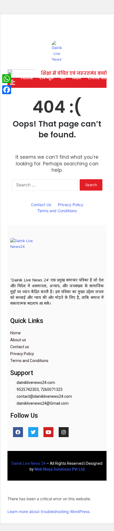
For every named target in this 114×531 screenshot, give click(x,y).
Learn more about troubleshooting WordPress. (48, 511)
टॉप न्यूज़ (47, 77)
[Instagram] (64, 432)
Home (27, 77)
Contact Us (41, 204)
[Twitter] (33, 432)
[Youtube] (48, 432)
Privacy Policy (70, 204)
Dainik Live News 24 (29, 463)
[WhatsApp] (6, 78)
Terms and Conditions (57, 210)
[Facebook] (18, 432)
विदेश (76, 77)
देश (63, 77)
